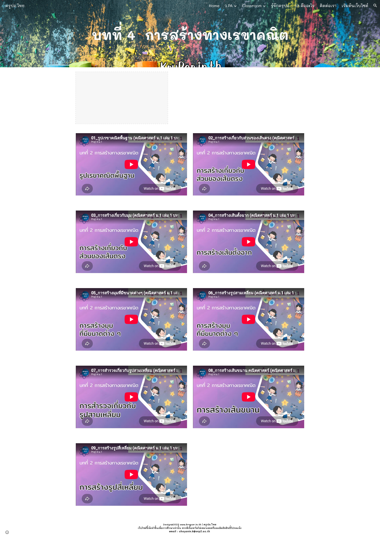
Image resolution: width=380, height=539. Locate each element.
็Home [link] (214, 5)
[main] (190, 33)
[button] (375, 5)
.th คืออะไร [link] (304, 5)
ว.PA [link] (229, 5)
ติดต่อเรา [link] (328, 5)
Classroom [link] (252, 5)
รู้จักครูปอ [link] (280, 5)
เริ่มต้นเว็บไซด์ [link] (355, 5)
